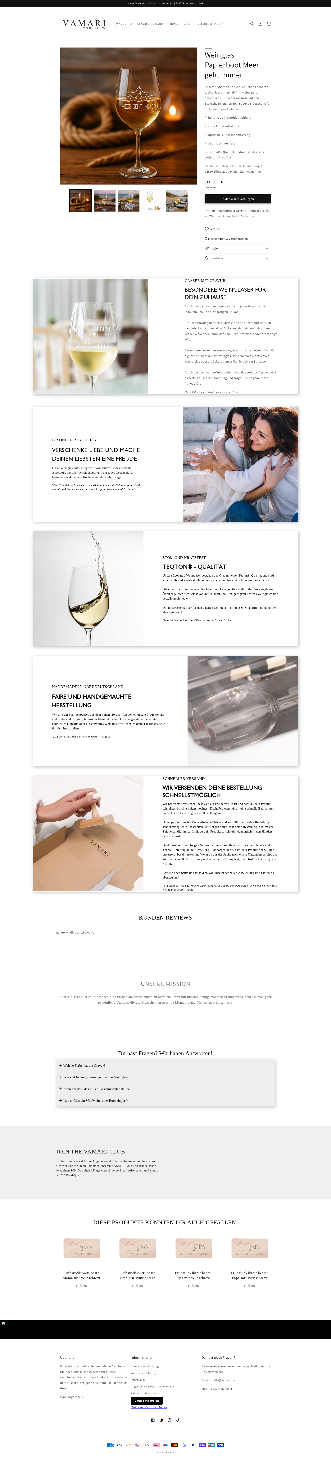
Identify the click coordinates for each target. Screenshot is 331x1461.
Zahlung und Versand (144, 1393)
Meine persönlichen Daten (149, 1407)
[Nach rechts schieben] (193, 200)
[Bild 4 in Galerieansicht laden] (153, 200)
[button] (151, 24)
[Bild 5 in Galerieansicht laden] (177, 200)
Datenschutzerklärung (145, 1366)
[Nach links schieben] (64, 200)
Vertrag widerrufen (147, 1400)
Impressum (138, 1379)
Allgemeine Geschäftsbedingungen (152, 1386)
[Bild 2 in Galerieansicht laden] (104, 200)
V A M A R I (169, 1452)
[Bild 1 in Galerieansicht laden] (81, 200)
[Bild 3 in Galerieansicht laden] (129, 200)
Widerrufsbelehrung (143, 1373)
